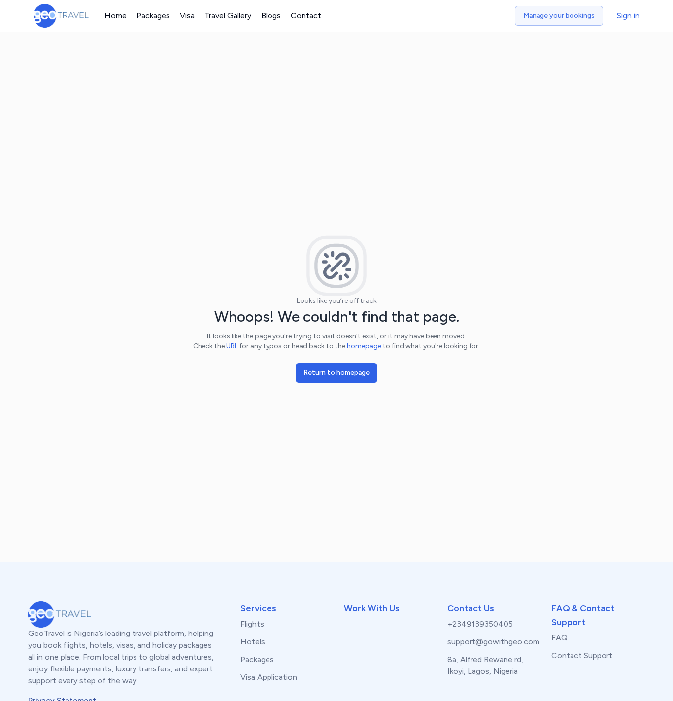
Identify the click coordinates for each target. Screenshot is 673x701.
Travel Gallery (227, 15)
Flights (252, 624)
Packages (153, 15)
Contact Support (581, 655)
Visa (187, 15)
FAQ (559, 637)
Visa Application (268, 677)
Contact (306, 15)
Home (115, 15)
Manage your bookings (559, 15)
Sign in (628, 15)
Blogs (271, 15)
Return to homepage (336, 372)
